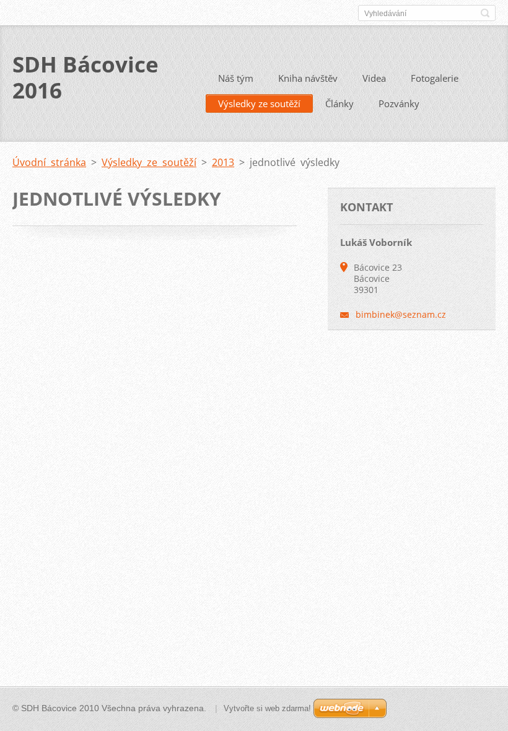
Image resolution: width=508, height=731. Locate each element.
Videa (374, 78)
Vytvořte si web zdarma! (267, 708)
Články (339, 103)
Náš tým (235, 78)
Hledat (485, 13)
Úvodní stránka (49, 162)
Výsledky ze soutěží (259, 103)
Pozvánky (399, 103)
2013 (223, 162)
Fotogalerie (434, 78)
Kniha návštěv (308, 78)
